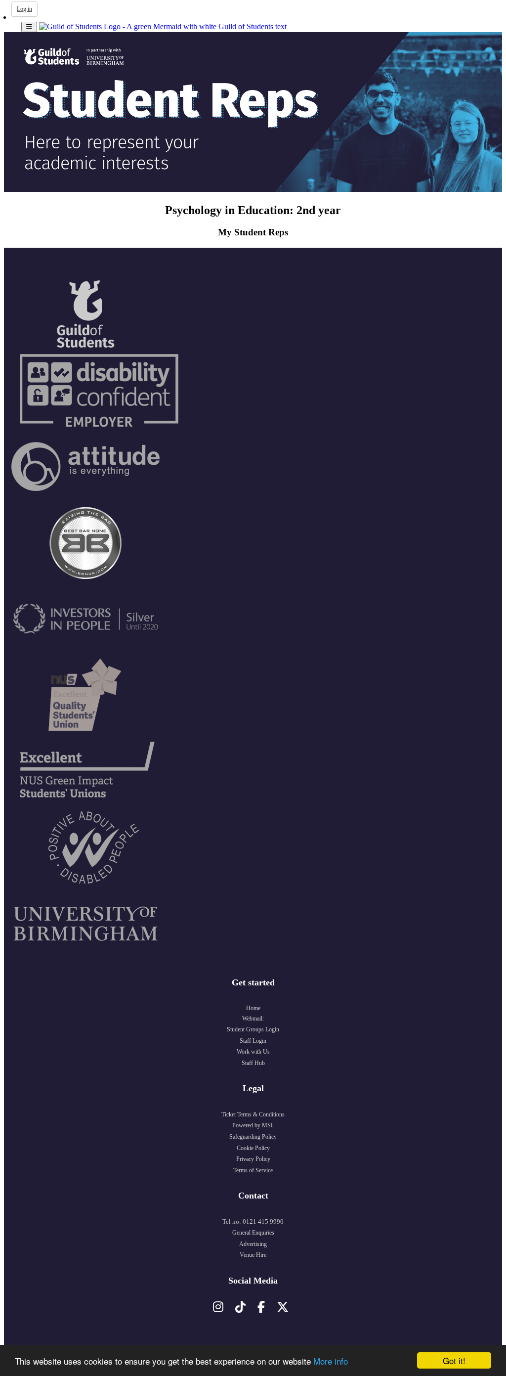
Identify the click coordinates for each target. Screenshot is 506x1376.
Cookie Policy (253, 1148)
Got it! (454, 1360)
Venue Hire (253, 1254)
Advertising (253, 1244)
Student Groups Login (253, 1029)
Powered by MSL (253, 1125)
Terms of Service (253, 1170)
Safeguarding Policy (253, 1136)
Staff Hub (253, 1063)
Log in (24, 8)
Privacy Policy (253, 1158)
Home (253, 1008)
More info (330, 1361)
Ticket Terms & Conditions (253, 1114)
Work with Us (253, 1051)
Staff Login (253, 1040)
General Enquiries (253, 1232)
